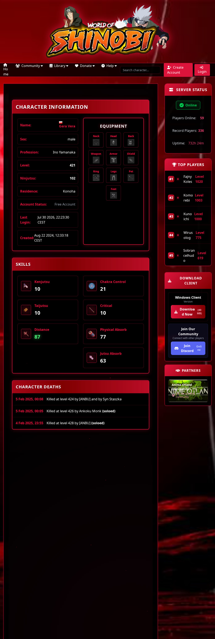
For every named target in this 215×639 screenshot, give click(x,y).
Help (110, 65)
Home (5, 71)
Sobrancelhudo (189, 255)
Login (202, 71)
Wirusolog (188, 235)
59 (202, 118)
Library (59, 65)
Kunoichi (188, 216)
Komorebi (188, 198)
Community (30, 65)
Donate (86, 65)
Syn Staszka (112, 400)
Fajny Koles (188, 179)
